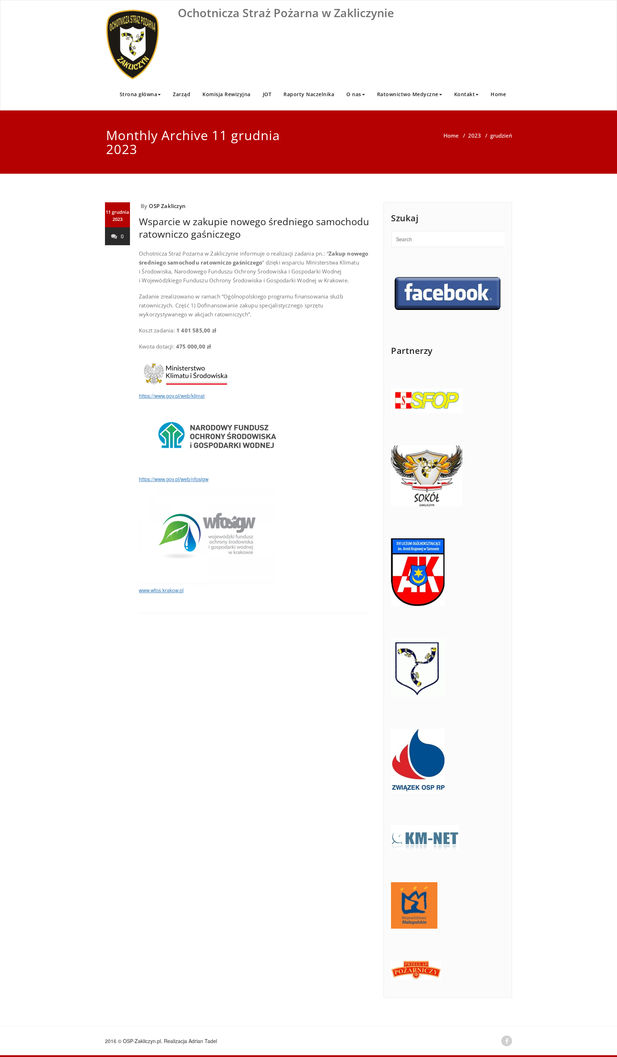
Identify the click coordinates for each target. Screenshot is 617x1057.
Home (498, 94)
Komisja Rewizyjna (226, 94)
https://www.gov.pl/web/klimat (172, 395)
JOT (267, 94)
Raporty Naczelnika (309, 94)
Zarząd (181, 94)
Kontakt (464, 94)
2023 (474, 135)
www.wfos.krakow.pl (161, 590)
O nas (353, 94)
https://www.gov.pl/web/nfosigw (174, 479)
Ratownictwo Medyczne (407, 94)
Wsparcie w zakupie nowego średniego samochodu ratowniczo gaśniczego (254, 228)
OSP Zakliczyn (167, 205)
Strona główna (138, 94)
